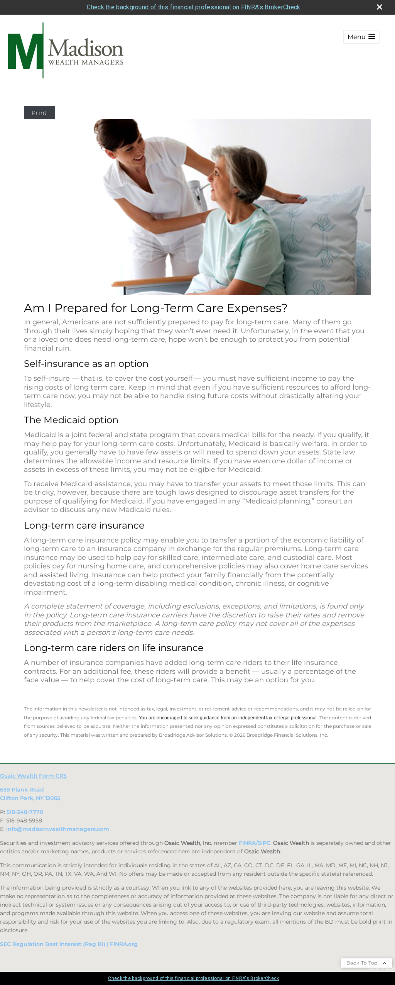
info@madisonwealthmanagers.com (57, 829)
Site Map (380, 968)
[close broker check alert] (379, 7)
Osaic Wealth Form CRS (33, 775)
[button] (361, 37)
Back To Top (362, 963)
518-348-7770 (25, 812)
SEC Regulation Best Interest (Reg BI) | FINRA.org (69, 944)
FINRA (247, 842)
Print (39, 112)
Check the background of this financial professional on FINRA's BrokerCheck (193, 7)
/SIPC (263, 842)
